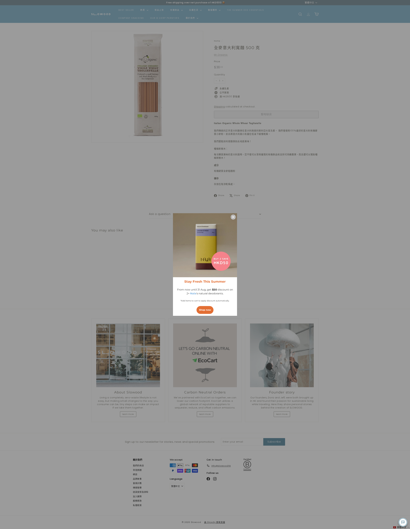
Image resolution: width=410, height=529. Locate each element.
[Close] (233, 217)
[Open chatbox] (402, 522)
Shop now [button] (205, 309)
